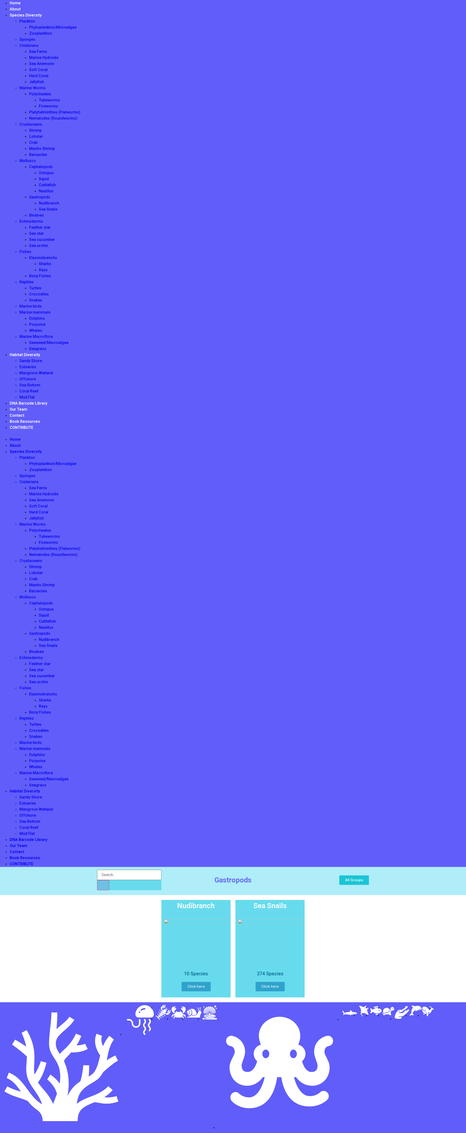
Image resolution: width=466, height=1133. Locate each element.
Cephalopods (41, 166)
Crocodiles (39, 294)
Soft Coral (38, 69)
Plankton (27, 21)
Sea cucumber (42, 239)
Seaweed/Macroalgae (48, 342)
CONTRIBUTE (21, 427)
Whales (35, 330)
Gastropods (39, 197)
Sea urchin (38, 245)
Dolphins (37, 318)
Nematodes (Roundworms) (53, 118)
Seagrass (37, 348)
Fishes (25, 251)
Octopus (46, 173)
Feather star (40, 227)
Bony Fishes (40, 276)
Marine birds (30, 306)
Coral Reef (29, 391)
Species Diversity (26, 15)
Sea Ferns (38, 51)
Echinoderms (31, 221)
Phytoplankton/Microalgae (52, 27)
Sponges (27, 39)
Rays (43, 270)
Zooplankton (40, 33)
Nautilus (46, 191)
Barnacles (38, 154)
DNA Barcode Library (28, 403)
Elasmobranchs (43, 257)
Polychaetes (40, 94)
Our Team (18, 409)
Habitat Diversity (25, 354)
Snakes (35, 300)
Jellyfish (36, 82)
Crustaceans (30, 124)
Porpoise (37, 324)
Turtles (35, 288)
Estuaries (27, 367)
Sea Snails (48, 209)
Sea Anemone (41, 63)
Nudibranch (49, 203)
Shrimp (35, 130)
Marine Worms (32, 88)
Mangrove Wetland (36, 373)
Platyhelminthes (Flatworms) (54, 112)
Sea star (36, 233)
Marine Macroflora (36, 336)
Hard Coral (38, 75)
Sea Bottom (29, 385)
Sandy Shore (30, 361)
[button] (40, 433)
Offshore (27, 379)
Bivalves (36, 215)
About (15, 9)
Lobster (36, 136)
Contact (17, 415)
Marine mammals (34, 312)
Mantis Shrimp (42, 148)
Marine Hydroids (43, 57)
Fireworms (48, 106)
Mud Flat (27, 397)
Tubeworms (49, 100)
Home (15, 3)
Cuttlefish (47, 185)
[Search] (103, 885)
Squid (44, 179)
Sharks (45, 263)
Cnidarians (29, 45)
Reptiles (26, 282)
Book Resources (25, 421)
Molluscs (27, 160)
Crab (33, 142)
